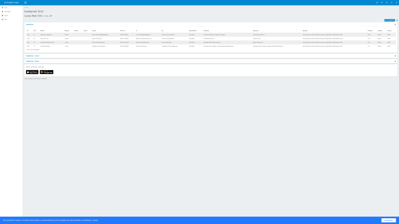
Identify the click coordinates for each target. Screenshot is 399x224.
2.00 (28, 38)
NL (392, 2)
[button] (29, 24)
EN (377, 2)
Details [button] (95, 220)
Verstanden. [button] (389, 220)
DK (387, 2)
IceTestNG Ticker (11, 2)
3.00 (28, 42)
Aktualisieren (389, 20)
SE (396, 2)
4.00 (28, 46)
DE (382, 2)
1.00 (28, 34)
